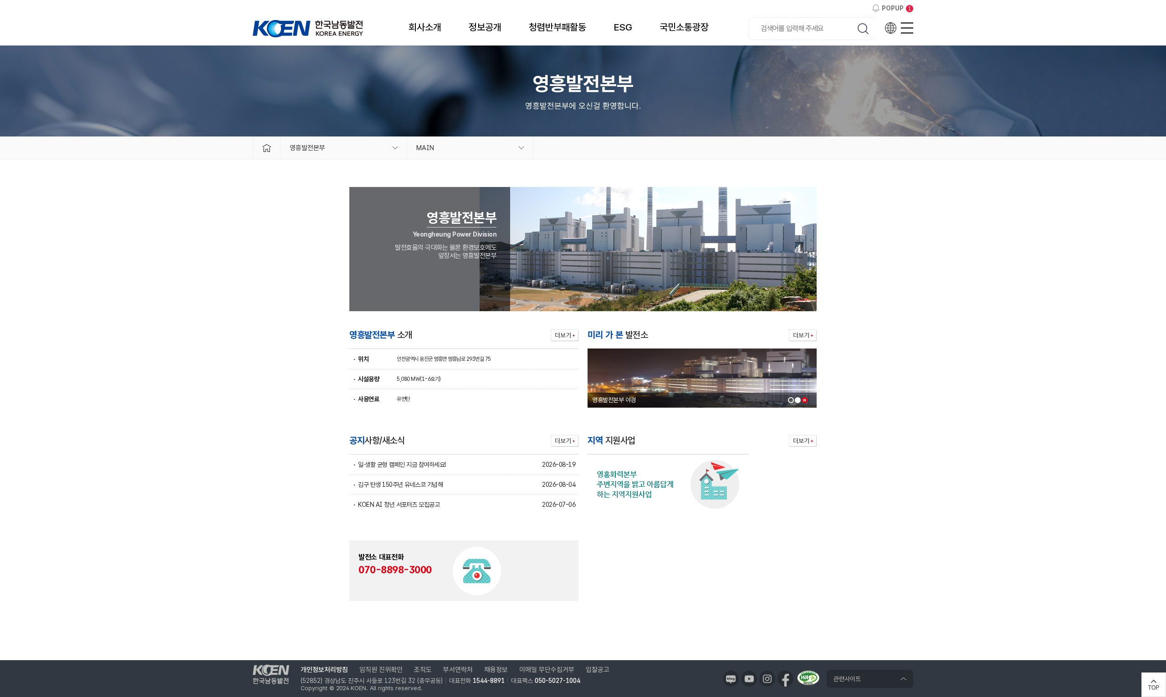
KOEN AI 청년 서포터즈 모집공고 (399, 504)
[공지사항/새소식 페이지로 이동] (564, 441)
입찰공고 (597, 670)
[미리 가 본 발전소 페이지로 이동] (803, 335)
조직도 (423, 670)
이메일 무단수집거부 (546, 670)
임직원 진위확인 (381, 670)
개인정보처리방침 (324, 670)
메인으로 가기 (266, 147)
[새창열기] (731, 679)
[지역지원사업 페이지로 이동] (803, 441)
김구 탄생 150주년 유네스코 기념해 (400, 484)
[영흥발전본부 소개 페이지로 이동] (564, 335)
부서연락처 (458, 670)
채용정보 (496, 670)
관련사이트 (847, 678)
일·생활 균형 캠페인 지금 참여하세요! (402, 464)
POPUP (893, 8)
